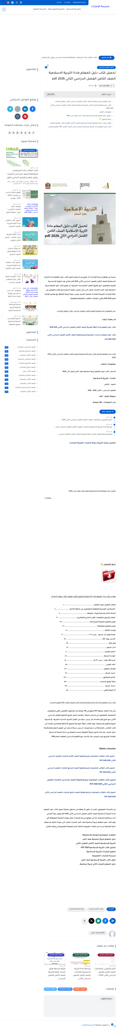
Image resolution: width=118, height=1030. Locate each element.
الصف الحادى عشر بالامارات (20, 388)
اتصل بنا (67, 2)
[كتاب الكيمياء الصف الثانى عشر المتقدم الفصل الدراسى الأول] (30, 278)
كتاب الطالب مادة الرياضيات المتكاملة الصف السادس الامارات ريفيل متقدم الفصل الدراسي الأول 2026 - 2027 (22, 175)
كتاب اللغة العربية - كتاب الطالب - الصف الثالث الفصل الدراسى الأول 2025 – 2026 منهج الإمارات (13, 238)
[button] (105, 921)
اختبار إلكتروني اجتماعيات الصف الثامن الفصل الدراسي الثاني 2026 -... (85, 420)
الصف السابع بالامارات (20, 351)
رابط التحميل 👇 (105, 119)
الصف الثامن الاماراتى (106, 67)
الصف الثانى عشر (20, 371)
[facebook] (20, 2)
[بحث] (4, 9)
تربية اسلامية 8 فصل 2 (76, 909)
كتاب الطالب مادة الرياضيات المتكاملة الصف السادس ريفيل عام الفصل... (68, 58)
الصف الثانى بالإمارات (20, 384)
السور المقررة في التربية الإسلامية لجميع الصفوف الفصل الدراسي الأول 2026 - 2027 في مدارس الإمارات (13, 322)
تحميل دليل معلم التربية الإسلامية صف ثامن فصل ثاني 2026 (89, 116)
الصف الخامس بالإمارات (20, 359)
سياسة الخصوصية (79, 2)
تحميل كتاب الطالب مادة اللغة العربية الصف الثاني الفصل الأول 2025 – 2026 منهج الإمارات (13, 266)
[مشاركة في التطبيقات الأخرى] (84, 921)
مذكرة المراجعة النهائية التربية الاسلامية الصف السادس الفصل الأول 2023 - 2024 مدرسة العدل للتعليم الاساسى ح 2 (13, 308)
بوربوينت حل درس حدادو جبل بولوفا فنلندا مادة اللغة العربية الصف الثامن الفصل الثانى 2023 (13, 294)
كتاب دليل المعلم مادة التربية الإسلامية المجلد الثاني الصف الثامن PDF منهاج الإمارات (79, 127)
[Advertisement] (59, 36)
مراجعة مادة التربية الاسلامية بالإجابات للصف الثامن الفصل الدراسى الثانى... (83, 427)
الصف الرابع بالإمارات (20, 367)
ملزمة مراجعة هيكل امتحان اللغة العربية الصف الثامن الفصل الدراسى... (84, 434)
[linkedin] (25, 109)
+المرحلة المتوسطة (56, 9)
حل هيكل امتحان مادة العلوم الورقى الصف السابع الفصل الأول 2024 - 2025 (13, 252)
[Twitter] (18, 109)
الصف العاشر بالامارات (20, 375)
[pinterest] (8, 2)
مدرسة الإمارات (100, 6)
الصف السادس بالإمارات (20, 347)
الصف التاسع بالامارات (20, 363)
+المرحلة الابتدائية (73, 9)
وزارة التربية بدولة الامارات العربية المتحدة (89, 443)
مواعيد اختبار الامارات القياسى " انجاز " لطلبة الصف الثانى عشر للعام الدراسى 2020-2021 (13, 210)
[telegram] (12, 2)
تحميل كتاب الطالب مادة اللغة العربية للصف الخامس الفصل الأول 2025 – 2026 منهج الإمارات (13, 224)
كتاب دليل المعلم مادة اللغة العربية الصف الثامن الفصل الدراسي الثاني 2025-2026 (83, 327)
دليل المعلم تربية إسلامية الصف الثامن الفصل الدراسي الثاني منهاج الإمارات (83, 101)
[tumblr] (16, 2)
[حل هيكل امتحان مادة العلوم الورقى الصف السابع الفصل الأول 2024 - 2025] (30, 250)
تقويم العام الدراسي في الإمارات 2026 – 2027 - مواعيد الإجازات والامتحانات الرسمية (13, 196)
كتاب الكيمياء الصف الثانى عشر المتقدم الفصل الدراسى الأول (13, 280)
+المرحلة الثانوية (40, 9)
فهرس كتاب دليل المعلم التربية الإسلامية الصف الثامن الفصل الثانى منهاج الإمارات (80, 123)
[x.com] (3, 2)
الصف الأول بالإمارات (20, 392)
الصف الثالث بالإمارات (20, 379)
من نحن (59, 2)
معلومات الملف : (105, 112)
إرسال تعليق (107, 999)
